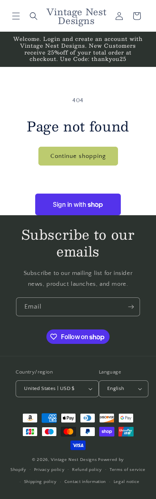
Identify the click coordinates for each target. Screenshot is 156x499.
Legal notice (127, 481)
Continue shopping (78, 156)
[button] (16, 16)
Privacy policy (49, 469)
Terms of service (128, 469)
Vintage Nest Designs (74, 459)
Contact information (85, 481)
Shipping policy (40, 481)
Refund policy (87, 469)
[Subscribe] (131, 306)
